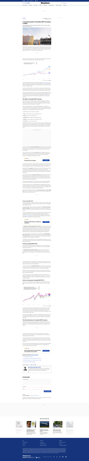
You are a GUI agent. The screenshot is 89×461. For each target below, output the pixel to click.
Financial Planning (25, 442)
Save (23, 440)
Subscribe (64, 3)
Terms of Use (41, 440)
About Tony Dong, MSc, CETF (34, 367)
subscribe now (46, 350)
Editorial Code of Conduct (43, 445)
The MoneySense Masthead (62, 445)
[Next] (72, 425)
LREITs (32, 182)
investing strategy (34, 354)
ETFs (24, 18)
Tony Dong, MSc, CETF (45, 18)
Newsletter (60, 440)
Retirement (24, 443)
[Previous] (17, 425)
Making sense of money (62, 442)
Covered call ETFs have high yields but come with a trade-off (32, 358)
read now (46, 160)
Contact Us (60, 443)
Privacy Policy (42, 442)
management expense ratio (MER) (27, 215)
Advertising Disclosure (43, 443)
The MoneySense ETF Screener (28, 356)
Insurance (24, 445)
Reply (23, 399)
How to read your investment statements (29, 361)
